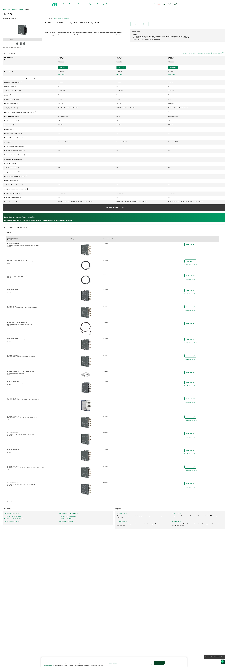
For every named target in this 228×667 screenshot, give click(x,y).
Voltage (21, 9)
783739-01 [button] (66, 18)
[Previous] (14, 44)
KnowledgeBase (121, 521)
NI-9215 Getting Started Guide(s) (67, 513)
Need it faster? (61, 74)
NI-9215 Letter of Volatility (65, 519)
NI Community (175, 513)
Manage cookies (147, 663)
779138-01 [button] (60, 18)
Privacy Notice (113, 663)
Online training (175, 521)
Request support (121, 513)
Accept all (159, 663)
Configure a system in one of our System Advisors (196, 53)
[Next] (31, 44)
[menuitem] (63, 4)
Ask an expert (217, 53)
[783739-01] (24, 44)
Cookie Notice (48, 665)
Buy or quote (63, 67)
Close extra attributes (111, 207)
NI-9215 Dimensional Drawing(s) (67, 516)
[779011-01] (17, 44)
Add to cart (189, 244)
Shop (9, 9)
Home (4, 9)
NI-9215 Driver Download (10, 513)
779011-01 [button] (55, 18)
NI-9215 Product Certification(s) (12, 519)
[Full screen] (40, 36)
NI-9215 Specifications (65, 521)
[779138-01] (20, 44)
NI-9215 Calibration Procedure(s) (12, 516)
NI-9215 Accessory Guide (10, 521)
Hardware (14, 9)
